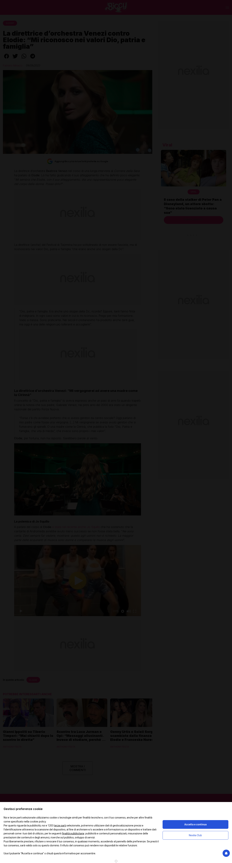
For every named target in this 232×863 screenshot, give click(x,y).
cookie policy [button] (38, 821)
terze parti (60, 825)
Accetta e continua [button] (195, 824)
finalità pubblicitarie (73, 833)
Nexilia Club (195, 835)
